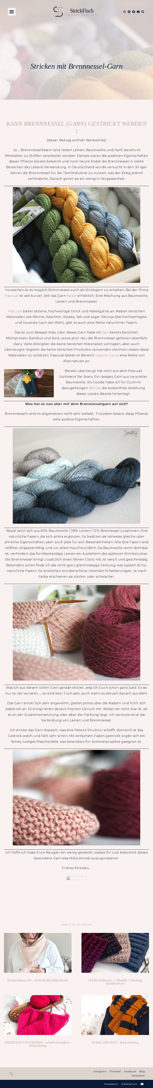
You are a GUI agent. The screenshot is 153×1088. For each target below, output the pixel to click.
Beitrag (95, 388)
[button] (12, 12)
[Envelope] (138, 12)
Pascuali (12, 296)
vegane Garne (107, 355)
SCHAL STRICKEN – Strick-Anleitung (115, 1042)
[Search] (143, 12)
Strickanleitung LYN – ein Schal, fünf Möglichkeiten (37, 980)
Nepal (72, 296)
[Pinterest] (129, 12)
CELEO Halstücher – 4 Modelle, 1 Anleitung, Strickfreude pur (115, 982)
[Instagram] (124, 12)
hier (105, 332)
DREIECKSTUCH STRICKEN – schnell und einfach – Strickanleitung (38, 1044)
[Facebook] (133, 12)
